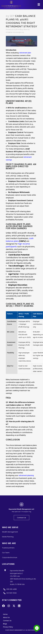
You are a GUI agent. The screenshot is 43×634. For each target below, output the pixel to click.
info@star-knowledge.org (15, 32)
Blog (21, 29)
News (26, 29)
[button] (39, 4)
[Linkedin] (19, 605)
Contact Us (7, 621)
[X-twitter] (13, 605)
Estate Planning (7, 537)
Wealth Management (10, 532)
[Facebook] (3, 605)
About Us (6, 617)
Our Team (5, 553)
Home (5, 614)
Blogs (5, 624)
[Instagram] (8, 605)
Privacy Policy (8, 627)
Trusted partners (8, 548)
